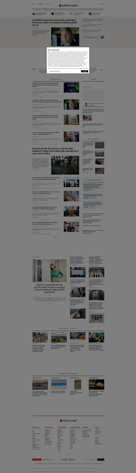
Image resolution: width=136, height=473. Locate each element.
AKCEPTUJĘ (85, 71)
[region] (68, 60)
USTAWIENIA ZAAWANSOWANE (55, 71)
